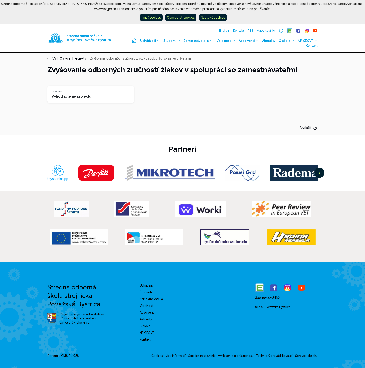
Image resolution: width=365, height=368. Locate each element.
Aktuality (268, 41)
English (224, 31)
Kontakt (238, 31)
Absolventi (247, 41)
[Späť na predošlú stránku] (49, 58)
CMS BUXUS (70, 356)
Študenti (169, 41)
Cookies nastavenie (202, 356)
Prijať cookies (151, 17)
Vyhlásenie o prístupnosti (236, 356)
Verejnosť (224, 41)
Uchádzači (148, 41)
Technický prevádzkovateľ (274, 356)
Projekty (80, 58)
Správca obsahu (306, 356)
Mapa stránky (266, 31)
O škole (284, 41)
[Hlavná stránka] (54, 58)
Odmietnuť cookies (181, 17)
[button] (281, 30)
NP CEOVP (305, 41)
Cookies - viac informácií (168, 356)
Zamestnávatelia (196, 41)
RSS (250, 31)
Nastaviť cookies (213, 17)
